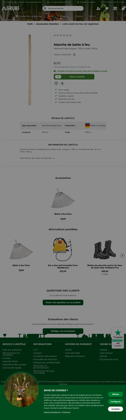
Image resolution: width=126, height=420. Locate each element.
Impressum (66, 412)
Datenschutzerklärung (52, 412)
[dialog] (63, 210)
